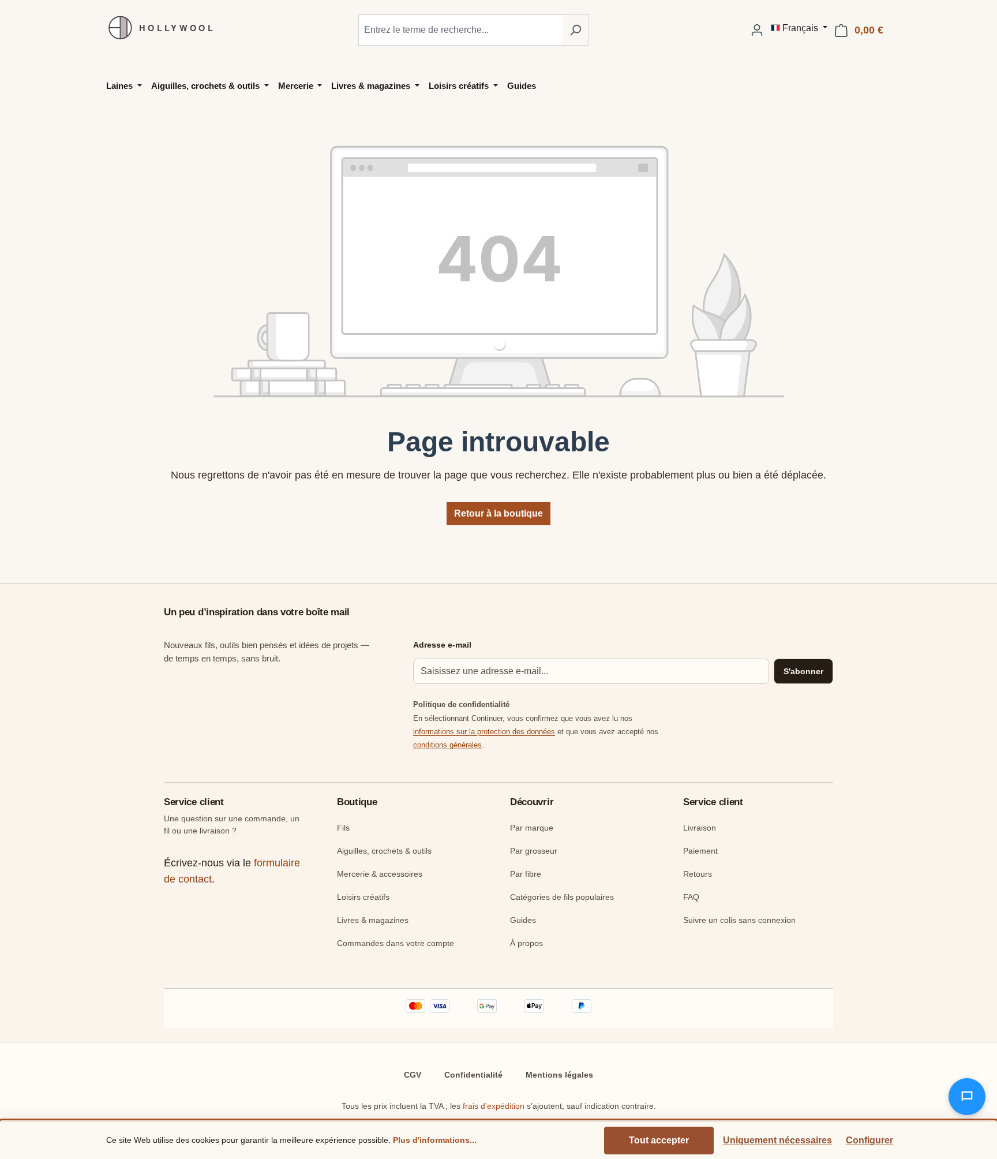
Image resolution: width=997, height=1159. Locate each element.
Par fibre (525, 873)
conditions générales (447, 745)
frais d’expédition (493, 1106)
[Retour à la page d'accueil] (155, 28)
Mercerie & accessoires (379, 873)
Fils (343, 827)
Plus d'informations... (435, 1140)
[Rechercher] (575, 30)
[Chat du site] (967, 1096)
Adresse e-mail (442, 644)
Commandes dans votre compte (395, 943)
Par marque (531, 827)
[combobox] (460, 30)
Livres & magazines (372, 920)
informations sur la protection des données (484, 731)
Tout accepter (659, 1140)
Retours (697, 873)
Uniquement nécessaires (777, 1140)
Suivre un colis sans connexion (739, 920)
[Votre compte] (757, 30)
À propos (526, 943)
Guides (523, 920)
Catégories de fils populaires (562, 897)
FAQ (691, 897)
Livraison (699, 827)
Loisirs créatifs (363, 897)
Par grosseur (533, 850)
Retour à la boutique (498, 513)
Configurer (869, 1140)
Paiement (700, 850)
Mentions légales (559, 1074)
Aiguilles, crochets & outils (384, 850)
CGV (412, 1074)
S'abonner (803, 671)
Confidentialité (473, 1074)
